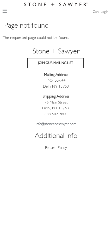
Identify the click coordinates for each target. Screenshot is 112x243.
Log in (104, 12)
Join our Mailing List (55, 63)
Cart (96, 12)
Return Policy (56, 148)
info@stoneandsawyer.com (56, 124)
